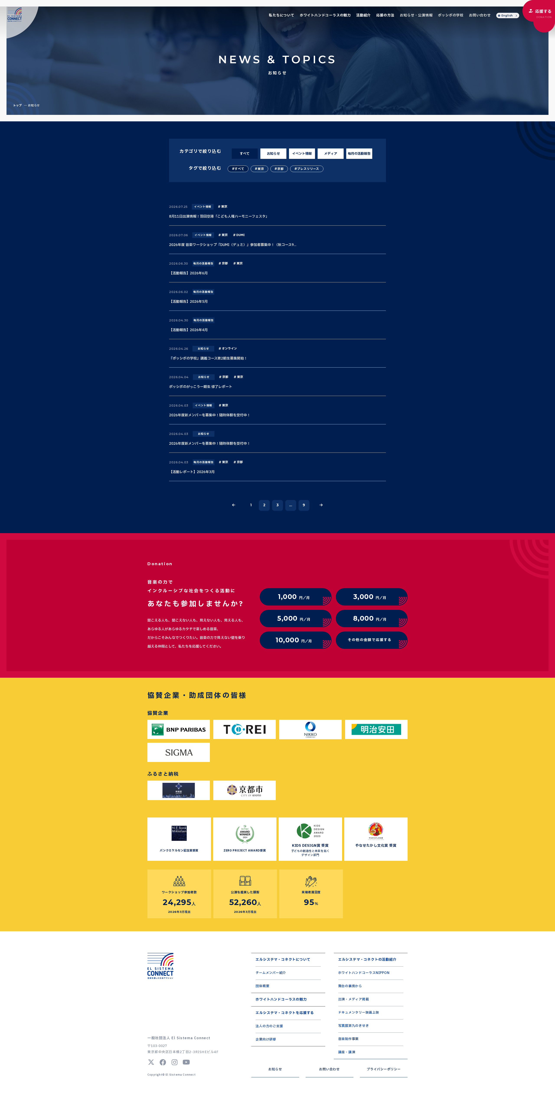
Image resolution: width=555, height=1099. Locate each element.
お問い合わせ (480, 15)
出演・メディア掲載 (353, 999)
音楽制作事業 (348, 1039)
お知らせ (275, 1069)
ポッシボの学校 (451, 15)
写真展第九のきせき (353, 1025)
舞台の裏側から (350, 986)
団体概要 (262, 986)
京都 (280, 169)
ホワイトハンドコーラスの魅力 (325, 15)
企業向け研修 (266, 1039)
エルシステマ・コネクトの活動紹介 (367, 959)
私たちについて (281, 15)
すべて (239, 169)
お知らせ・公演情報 (416, 15)
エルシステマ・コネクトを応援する (285, 1013)
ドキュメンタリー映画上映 (358, 1012)
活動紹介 (363, 15)
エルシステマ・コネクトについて (283, 959)
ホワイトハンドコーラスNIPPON (364, 972)
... (290, 505)
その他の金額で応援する (370, 640)
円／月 (294, 597)
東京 (261, 169)
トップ (17, 105)
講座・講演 (346, 1052)
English (507, 15)
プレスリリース (308, 169)
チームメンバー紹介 (271, 972)
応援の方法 (385, 15)
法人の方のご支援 (269, 1026)
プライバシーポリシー (384, 1069)
